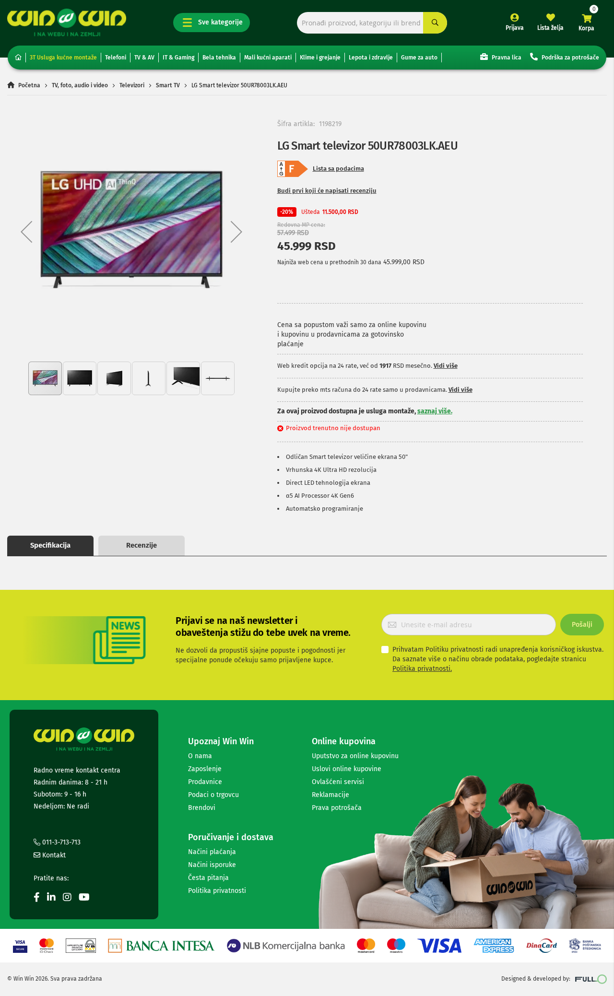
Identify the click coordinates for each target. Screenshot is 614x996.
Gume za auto (419, 57)
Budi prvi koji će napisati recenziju (327, 190)
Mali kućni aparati (268, 57)
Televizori (131, 85)
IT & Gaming (178, 57)
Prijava (515, 27)
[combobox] (372, 23)
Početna (29, 85)
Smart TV (168, 85)
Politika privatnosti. (422, 669)
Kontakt (53, 855)
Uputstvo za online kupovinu (355, 756)
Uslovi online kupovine (346, 769)
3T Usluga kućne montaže (63, 57)
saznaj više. (434, 411)
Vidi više (446, 365)
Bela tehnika (219, 57)
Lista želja (550, 27)
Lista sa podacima (338, 168)
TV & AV (144, 57)
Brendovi (201, 808)
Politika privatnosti (217, 891)
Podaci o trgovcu (213, 795)
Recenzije (141, 545)
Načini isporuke (212, 865)
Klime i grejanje (320, 57)
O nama (200, 756)
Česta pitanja (208, 878)
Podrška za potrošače (569, 57)
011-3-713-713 (60, 842)
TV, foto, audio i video (80, 85)
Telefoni (115, 57)
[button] (26, 231)
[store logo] (66, 22)
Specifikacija (50, 545)
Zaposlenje (205, 769)
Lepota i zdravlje (371, 57)
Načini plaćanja (212, 852)
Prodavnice (205, 782)
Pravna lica (505, 57)
